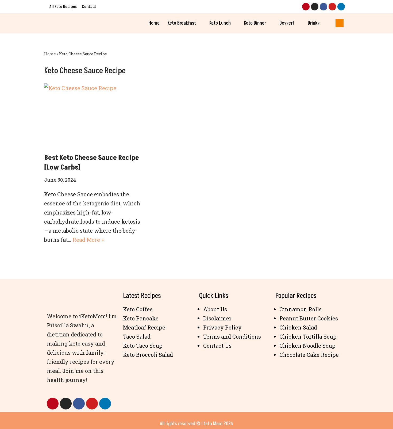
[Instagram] (314, 6)
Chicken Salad (298, 327)
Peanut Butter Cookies (308, 318)
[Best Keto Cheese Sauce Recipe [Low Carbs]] (92, 115)
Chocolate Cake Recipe (309, 354)
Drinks (313, 23)
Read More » (88, 239)
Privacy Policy (222, 327)
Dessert (286, 23)
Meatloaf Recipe (144, 327)
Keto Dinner (255, 23)
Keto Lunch (220, 23)
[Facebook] (323, 6)
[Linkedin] (341, 6)
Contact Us (217, 345)
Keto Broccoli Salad (148, 354)
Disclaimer (217, 318)
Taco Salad (137, 336)
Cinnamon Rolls (300, 309)
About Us (215, 309)
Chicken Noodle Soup (307, 345)
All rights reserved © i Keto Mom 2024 (196, 423)
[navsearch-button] (340, 23)
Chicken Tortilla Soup (308, 336)
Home (154, 23)
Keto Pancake (141, 318)
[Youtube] (332, 6)
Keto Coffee (138, 309)
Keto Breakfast (182, 23)
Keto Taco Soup (143, 345)
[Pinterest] (306, 6)
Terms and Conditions (232, 336)
